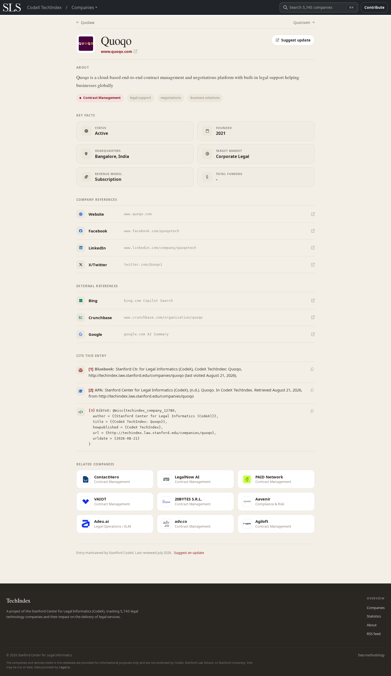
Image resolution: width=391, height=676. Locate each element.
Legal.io (64, 667)
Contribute (374, 7)
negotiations (171, 97)
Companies (376, 607)
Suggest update (295, 40)
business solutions (205, 97)
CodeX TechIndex (44, 7)
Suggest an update (189, 552)
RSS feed (374, 633)
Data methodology (371, 655)
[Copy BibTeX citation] (312, 411)
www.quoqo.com (116, 51)
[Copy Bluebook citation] (312, 369)
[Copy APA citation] (312, 390)
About (372, 625)
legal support (140, 97)
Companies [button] (83, 7)
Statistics (374, 616)
